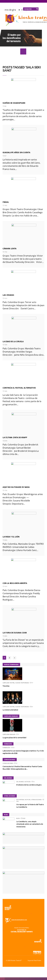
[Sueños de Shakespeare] (23, 89)
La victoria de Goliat (10, 710)
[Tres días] (13, 680)
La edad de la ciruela (13, 341)
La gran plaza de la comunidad (14, 737)
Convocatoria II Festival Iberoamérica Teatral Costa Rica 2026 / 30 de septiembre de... (22, 767)
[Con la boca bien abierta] (23, 569)
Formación (6, 747)
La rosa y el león (11, 536)
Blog (18, 818)
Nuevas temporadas (22, 683)
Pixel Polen (37, 960)
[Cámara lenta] (24, 235)
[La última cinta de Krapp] (24, 424)
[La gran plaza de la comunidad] (13, 732)
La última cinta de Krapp (15, 437)
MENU (23, 51)
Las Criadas (8, 295)
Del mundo (20, 782)
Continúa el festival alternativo (19, 388)
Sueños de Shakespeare (14, 103)
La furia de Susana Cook (15, 632)
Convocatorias (8, 763)
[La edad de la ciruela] (24, 328)
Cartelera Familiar (9, 734)
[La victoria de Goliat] (13, 704)
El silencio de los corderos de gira (29, 785)
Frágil (6, 202)
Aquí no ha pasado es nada (16, 487)
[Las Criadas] (23, 281)
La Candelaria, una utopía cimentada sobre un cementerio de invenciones (29, 824)
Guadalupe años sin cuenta (16, 152)
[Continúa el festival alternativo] (23, 374)
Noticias (27, 782)
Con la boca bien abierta (15, 583)
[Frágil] (23, 188)
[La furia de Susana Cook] (24, 619)
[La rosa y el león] (24, 523)
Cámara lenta (9, 248)
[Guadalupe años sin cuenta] (24, 139)
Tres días (6, 686)
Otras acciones (36, 799)
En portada (20, 799)
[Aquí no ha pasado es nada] (23, 473)
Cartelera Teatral (9, 683)
